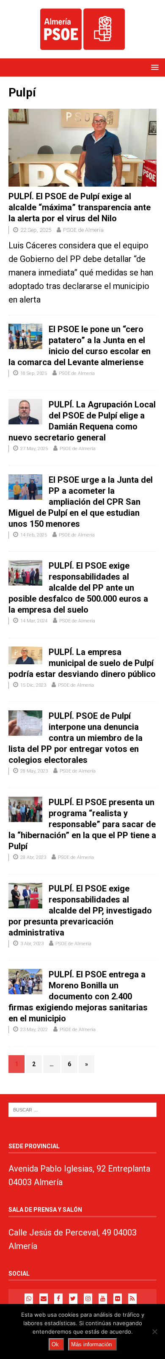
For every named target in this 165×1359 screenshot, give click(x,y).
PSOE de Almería (83, 230)
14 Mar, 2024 (33, 621)
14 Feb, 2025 (33, 535)
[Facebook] (58, 1298)
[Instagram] (88, 1298)
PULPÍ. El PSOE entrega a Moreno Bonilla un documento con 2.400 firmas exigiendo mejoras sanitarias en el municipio (78, 996)
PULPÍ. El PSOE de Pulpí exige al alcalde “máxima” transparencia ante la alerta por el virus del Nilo (79, 207)
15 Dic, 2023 (33, 685)
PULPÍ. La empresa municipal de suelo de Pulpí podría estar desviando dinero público (82, 663)
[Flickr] (117, 1298)
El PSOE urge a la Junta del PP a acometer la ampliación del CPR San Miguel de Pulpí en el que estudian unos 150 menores (80, 502)
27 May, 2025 (34, 448)
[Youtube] (103, 1298)
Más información (91, 1344)
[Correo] (43, 1298)
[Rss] (132, 1298)
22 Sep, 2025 (35, 230)
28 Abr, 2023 (33, 857)
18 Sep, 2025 (33, 373)
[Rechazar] (154, 1331)
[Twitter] (73, 1298)
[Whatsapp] (29, 1298)
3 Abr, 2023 (32, 943)
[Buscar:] (82, 1109)
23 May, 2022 (34, 1029)
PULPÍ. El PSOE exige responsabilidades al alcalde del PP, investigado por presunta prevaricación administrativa (80, 910)
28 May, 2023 (34, 771)
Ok (55, 1344)
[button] (153, 67)
